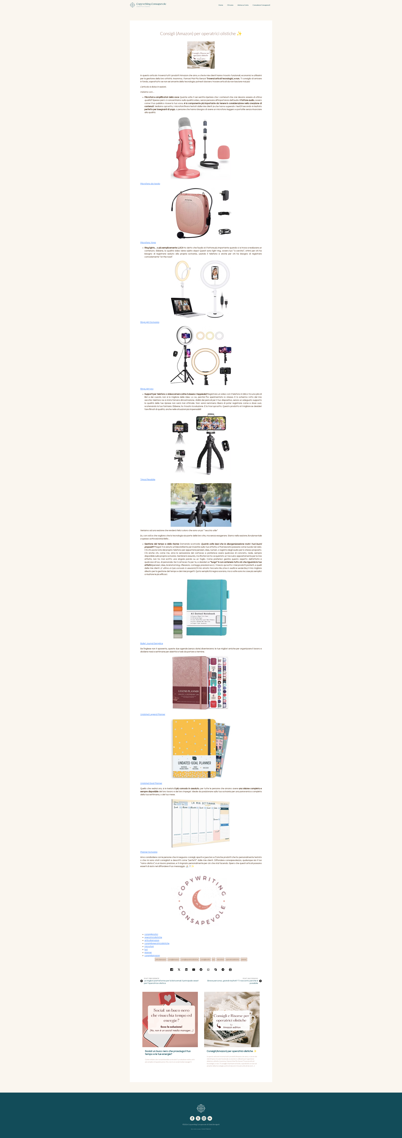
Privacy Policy (199, 1135)
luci (146, 949)
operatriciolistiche (153, 937)
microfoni (149, 946)
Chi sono (230, 5)
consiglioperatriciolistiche (156, 943)
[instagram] (204, 1118)
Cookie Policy (186, 1135)
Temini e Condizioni (214, 1135)
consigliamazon (152, 955)
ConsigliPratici (205, 959)
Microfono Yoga (148, 242)
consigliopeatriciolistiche (189, 959)
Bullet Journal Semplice (151, 643)
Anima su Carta (243, 5)
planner (148, 952)
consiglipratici (151, 934)
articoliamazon (151, 940)
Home (220, 5)
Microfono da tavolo (150, 184)
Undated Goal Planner (151, 783)
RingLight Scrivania (149, 322)
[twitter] (198, 1118)
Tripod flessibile (147, 479)
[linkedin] (209, 1118)
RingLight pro (146, 389)
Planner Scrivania (148, 852)
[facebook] (192, 1118)
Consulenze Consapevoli (261, 5)
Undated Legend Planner (152, 714)
